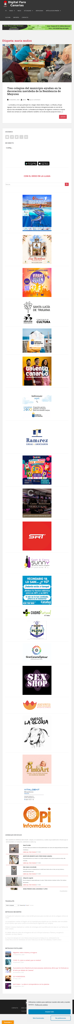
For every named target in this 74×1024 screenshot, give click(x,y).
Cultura (7, 17)
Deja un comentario (34, 100)
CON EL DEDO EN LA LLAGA (37, 176)
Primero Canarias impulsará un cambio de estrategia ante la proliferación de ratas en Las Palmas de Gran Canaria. (36, 928)
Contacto (25, 17)
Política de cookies (41, 1005)
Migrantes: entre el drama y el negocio (25, 952)
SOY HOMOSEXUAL (19, 976)
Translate (31, 905)
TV (6, 11)
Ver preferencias (60, 1018)
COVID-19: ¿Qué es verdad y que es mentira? (27, 960)
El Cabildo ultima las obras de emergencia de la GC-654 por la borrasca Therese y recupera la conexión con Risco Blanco (34, 933)
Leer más (62, 117)
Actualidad (27, 11)
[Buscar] (67, 184)
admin (24, 100)
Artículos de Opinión (52, 11)
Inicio (19, 11)
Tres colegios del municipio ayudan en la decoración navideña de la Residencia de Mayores (34, 91)
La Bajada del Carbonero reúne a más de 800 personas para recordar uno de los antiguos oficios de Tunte (36, 917)
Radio (11, 11)
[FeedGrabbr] (37, 891)
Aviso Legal (24, 1008)
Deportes (16, 17)
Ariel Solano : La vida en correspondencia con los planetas (31, 984)
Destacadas (39, 11)
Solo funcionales (38, 1018)
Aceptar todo (49, 1011)
